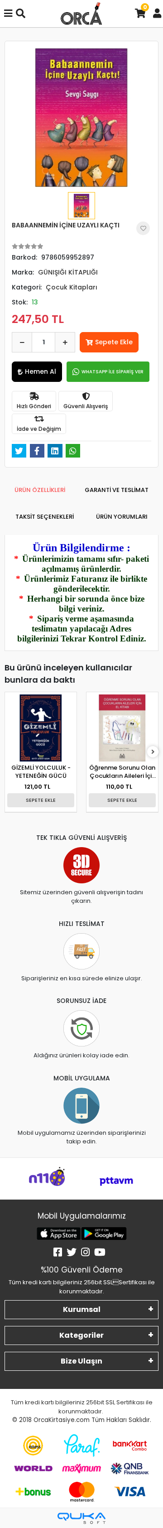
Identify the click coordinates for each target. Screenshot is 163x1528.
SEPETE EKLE (41, 800)
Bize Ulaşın (81, 1361)
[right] (153, 752)
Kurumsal (82, 1309)
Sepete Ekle (114, 342)
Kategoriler (81, 1335)
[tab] (40, 490)
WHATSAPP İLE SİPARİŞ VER (113, 371)
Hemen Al (40, 371)
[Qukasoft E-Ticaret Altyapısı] (81, 1518)
